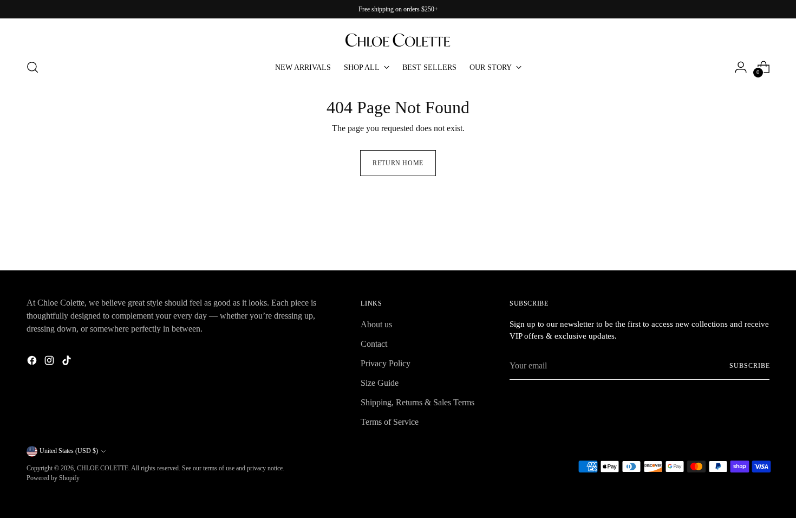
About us (376, 324)
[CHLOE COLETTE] (398, 35)
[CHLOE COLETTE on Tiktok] (67, 362)
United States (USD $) (69, 451)
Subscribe (749, 366)
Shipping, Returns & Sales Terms (417, 402)
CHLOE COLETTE (102, 468)
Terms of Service (390, 421)
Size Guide (380, 382)
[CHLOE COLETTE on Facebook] (33, 362)
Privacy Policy (385, 363)
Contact (374, 343)
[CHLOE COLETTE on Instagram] (50, 362)
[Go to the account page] (741, 67)
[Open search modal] (32, 67)
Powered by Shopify (53, 478)
